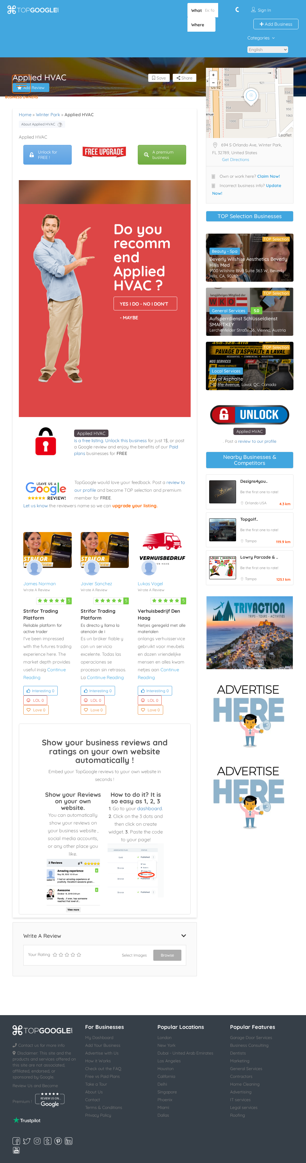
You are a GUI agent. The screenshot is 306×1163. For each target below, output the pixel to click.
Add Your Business (102, 1045)
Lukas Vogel (150, 583)
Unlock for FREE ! (47, 154)
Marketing (240, 1061)
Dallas (163, 1115)
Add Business (278, 24)
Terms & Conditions (103, 1107)
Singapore (167, 1092)
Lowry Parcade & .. (259, 557)
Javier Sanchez (96, 583)
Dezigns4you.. (253, 481)
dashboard (149, 808)
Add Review (34, 87)
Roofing (237, 1115)
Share (186, 78)
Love (39, 709)
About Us (94, 1092)
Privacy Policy (98, 1115)
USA (263, 503)
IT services (240, 1099)
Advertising (241, 1092)
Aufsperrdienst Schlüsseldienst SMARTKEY (243, 321)
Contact (92, 1099)
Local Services (226, 371)
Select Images (134, 955)
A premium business (163, 154)
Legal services (244, 1107)
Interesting (43, 690)
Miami (163, 1107)
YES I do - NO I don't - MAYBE (144, 305)
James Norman (39, 583)
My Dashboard (99, 1037)
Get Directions (235, 159)
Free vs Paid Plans (102, 1076)
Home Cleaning (245, 1084)
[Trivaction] (249, 632)
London (164, 1037)
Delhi (162, 1084)
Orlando (252, 503)
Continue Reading (105, 677)
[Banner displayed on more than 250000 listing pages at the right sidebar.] (249, 714)
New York (166, 1045)
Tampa (250, 541)
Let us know (35, 505)
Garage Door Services (251, 1037)
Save (160, 78)
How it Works (98, 1061)
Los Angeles (169, 1061)
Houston (165, 1068)
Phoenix (164, 1099)
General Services (228, 310)
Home (25, 114)
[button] (21, 84)
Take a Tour (96, 1084)
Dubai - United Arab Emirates (185, 1053)
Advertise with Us (102, 1053)
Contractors (241, 1076)
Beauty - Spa (225, 251)
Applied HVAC (91, 433)
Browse (167, 955)
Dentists (238, 1053)
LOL (38, 700)
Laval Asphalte (226, 379)
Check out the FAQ (103, 1068)
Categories (258, 38)
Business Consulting (249, 1045)
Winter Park (48, 114)
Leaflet (285, 135)
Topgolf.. (249, 519)
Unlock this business (126, 440)
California (166, 1076)
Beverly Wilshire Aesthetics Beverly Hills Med (248, 262)
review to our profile (257, 441)
